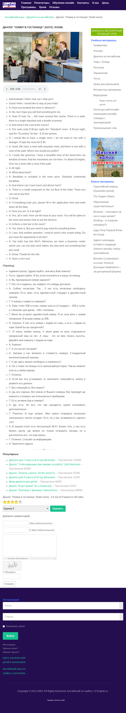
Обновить (10, 572)
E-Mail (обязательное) (42, 530)
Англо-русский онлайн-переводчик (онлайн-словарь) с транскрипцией (106, 116)
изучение (15, 657)
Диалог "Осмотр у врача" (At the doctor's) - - (44, 473)
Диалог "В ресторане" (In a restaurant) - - (43, 486)
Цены (105, 3)
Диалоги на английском (40, 17)
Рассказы (98, 67)
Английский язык (14, 17)
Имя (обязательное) (41, 523)
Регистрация (9, 644)
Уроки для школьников (106, 84)
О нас (95, 3)
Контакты (83, 3)
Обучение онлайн (63, 3)
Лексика (98, 51)
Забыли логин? (10, 648)
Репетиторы (41, 3)
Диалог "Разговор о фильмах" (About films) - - (45, 490)
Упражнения (100, 73)
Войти (10, 636)
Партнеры (50, 700)
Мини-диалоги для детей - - (35, 481)
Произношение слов (105, 128)
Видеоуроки (100, 95)
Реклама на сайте (59, 700)
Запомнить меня (15, 626)
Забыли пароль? (11, 652)
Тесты (96, 78)
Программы (28, 7)
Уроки (42, 7)
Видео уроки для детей (108, 102)
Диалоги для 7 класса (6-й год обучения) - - (45, 460)
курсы (6, 657)
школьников (19, 662)
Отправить (9, 584)
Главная (26, 3)
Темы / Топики (101, 62)
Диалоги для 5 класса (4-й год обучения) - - (44, 477)
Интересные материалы (107, 89)
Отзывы (54, 7)
